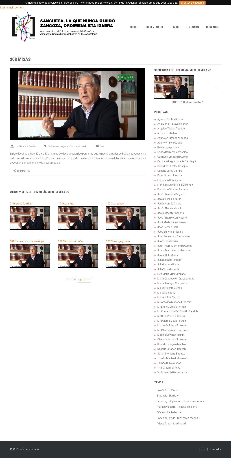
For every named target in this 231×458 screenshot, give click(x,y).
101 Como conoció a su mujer (27, 241)
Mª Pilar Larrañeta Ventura (172, 330)
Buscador (212, 27)
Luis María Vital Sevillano (26, 146)
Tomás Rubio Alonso (169, 363)
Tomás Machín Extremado (172, 358)
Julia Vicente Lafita (168, 269)
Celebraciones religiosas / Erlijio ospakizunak (67, 146)
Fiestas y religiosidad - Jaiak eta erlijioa (179, 401)
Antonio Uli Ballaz (167, 133)
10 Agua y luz (65, 203)
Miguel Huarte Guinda (169, 288)
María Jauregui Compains (172, 283)
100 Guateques (115, 203)
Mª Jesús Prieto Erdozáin (172, 325)
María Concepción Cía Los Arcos (175, 278)
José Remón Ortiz (167, 227)
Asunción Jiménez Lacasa (172, 137)
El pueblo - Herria (167, 395)
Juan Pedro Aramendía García (174, 245)
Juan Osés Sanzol (167, 241)
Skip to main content (12, 7)
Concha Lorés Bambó (169, 170)
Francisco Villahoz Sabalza (172, 189)
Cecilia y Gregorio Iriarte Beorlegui (176, 161)
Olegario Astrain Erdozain (172, 339)
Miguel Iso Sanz (166, 292)
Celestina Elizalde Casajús (172, 166)
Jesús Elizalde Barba (169, 198)
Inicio (134, 27)
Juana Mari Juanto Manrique (173, 250)
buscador (215, 449)
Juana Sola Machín (168, 255)
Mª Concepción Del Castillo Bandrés (178, 311)
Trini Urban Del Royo (168, 367)
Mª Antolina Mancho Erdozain (174, 302)
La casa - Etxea (166, 390)
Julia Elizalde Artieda (169, 259)
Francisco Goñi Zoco (169, 180)
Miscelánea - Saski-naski (171, 423)
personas (192, 27)
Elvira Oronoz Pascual (169, 175)
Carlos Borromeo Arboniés (172, 152)
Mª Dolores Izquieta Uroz (171, 320)
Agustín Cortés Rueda (170, 119)
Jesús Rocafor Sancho (170, 213)
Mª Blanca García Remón (171, 306)
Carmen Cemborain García (172, 156)
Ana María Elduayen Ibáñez (172, 123)
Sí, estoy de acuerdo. (192, 2)
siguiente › (84, 279)
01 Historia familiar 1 (22, 203)
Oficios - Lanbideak (168, 412)
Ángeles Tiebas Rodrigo (171, 128)
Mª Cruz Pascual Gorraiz (171, 316)
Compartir (23, 171)
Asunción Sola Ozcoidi (170, 142)
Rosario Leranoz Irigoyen (171, 348)
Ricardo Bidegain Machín (171, 344)
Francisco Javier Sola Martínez (175, 184)
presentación (154, 27)
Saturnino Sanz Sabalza (171, 353)
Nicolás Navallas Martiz (170, 334)
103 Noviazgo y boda (118, 241)
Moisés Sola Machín (168, 297)
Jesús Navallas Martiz (170, 208)
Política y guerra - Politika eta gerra (177, 406)
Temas (174, 27)
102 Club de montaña (70, 241)
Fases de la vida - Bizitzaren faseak (177, 418)
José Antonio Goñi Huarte (172, 217)
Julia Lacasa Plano (168, 264)
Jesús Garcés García (169, 203)
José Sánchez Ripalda (170, 231)
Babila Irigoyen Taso (168, 147)
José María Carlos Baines (172, 222)
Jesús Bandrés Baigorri (170, 194)
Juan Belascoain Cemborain (173, 236)
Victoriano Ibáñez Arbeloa (172, 372)
